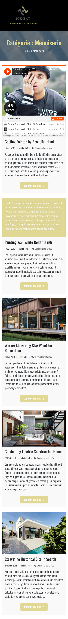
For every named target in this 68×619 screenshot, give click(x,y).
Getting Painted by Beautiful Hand (29, 142)
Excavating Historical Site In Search (30, 559)
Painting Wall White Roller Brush (28, 242)
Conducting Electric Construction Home (33, 451)
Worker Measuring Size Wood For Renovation (28, 348)
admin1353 (23, 148)
